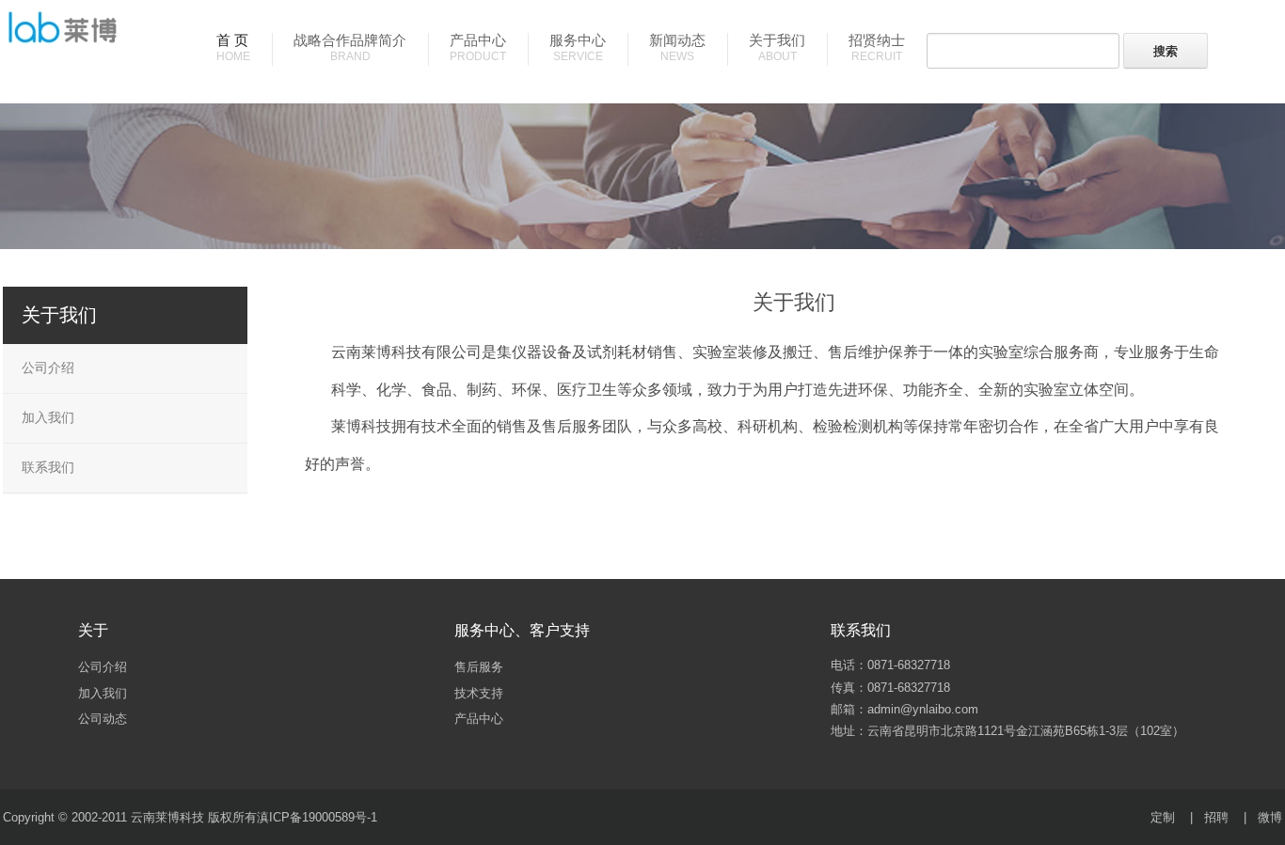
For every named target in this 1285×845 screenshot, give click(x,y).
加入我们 (48, 417)
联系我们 (48, 467)
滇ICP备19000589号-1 (317, 817)
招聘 (1216, 817)
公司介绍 (48, 367)
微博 (1270, 817)
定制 (1162, 817)
